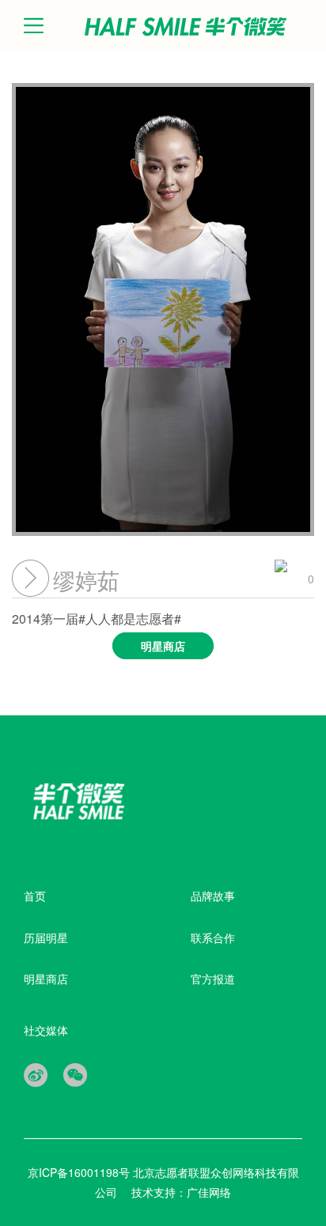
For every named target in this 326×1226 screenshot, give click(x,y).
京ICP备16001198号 (80, 1172)
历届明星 (46, 937)
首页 (35, 895)
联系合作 (213, 937)
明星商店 (46, 978)
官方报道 (213, 978)
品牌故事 (213, 895)
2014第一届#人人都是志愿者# (98, 631)
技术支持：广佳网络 (181, 1192)
